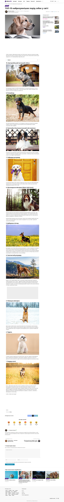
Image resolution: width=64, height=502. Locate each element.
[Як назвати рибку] (57, 27)
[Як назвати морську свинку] (11, 475)
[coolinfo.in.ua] (8, 1)
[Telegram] (51, 1)
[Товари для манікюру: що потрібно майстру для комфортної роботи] (57, 18)
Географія (10, 490)
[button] (42, 1)
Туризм (6, 495)
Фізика (13, 495)
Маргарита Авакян (12, 430)
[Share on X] (52, 11)
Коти (12, 491)
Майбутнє (15, 491)
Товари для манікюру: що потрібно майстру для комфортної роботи (48, 17)
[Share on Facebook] (50, 11)
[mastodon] (52, 1)
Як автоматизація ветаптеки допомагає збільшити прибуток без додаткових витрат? (25, 481)
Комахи (16, 490)
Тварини (7, 478)
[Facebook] (50, 1)
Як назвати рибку (45, 25)
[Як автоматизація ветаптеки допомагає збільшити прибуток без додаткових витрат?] (25, 475)
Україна (10, 495)
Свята (6, 494)
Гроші (13, 490)
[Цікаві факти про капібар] (52, 475)
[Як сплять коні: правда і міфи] (38, 475)
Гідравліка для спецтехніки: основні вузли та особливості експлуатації (47, 31)
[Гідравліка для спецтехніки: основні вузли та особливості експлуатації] (57, 31)
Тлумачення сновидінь (14, 494)
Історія (6, 490)
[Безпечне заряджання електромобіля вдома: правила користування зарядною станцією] (57, 22)
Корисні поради (7, 491)
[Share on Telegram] (53, 11)
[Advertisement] (22, 46)
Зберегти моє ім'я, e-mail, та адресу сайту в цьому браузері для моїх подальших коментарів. (18, 462)
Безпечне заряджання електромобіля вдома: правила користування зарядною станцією (48, 22)
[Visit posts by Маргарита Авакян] (6, 11)
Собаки (9, 494)
